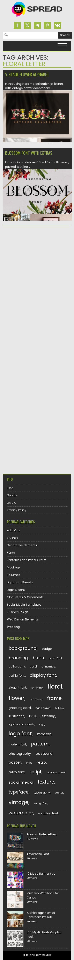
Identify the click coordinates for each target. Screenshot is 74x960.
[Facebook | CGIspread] (17, 25)
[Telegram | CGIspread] (37, 25)
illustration (16, 716)
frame (54, 698)
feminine (37, 688)
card (33, 666)
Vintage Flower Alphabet (27, 74)
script (35, 772)
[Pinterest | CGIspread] (47, 25)
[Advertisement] (37, 268)
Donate (12, 495)
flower (16, 698)
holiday (59, 708)
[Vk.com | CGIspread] (57, 25)
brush (38, 658)
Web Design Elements (22, 619)
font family (36, 699)
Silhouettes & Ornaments (25, 597)
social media (21, 782)
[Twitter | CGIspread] (27, 25)
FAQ (10, 488)
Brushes (12, 538)
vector (59, 792)
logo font (20, 733)
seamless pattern (56, 772)
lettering (48, 716)
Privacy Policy (16, 510)
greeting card (20, 707)
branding (18, 658)
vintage (18, 802)
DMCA (11, 503)
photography (20, 753)
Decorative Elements (22, 545)
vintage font (40, 803)
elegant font (17, 688)
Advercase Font (38, 854)
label (32, 716)
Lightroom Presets (20, 582)
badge (47, 649)
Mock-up (13, 567)
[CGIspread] (37, 17)
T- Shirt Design (17, 612)
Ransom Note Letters (42, 834)
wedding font (48, 813)
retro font (17, 772)
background (23, 648)
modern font (17, 745)
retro (41, 762)
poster (15, 762)
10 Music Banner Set (41, 874)
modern (44, 734)
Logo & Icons (16, 590)
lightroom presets (22, 724)
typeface (19, 792)
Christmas (48, 666)
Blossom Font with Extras (28, 153)
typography (42, 793)
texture (46, 781)
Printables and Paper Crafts (26, 560)
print (29, 763)
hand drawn (43, 708)
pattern (40, 744)
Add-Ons (13, 530)
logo (41, 724)
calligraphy (17, 666)
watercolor (21, 813)
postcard (44, 753)
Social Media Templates (24, 605)
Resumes (13, 575)
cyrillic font (17, 675)
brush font (55, 658)
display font (43, 675)
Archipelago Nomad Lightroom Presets (41, 915)
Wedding (13, 627)
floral (54, 686)
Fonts (11, 553)
